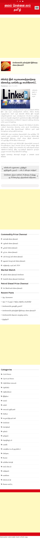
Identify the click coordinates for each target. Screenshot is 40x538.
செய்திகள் (6, 427)
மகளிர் (5, 445)
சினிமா (5, 414)
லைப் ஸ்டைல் (7, 466)
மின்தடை (6, 453)
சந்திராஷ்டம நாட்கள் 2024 (11, 265)
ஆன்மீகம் (6, 387)
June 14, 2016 (13, 86)
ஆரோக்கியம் (7, 392)
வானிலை (6, 475)
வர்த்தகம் (6, 471)
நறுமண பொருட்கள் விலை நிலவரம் (14, 261)
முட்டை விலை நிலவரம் (10, 252)
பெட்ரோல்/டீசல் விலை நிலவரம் (12, 288)
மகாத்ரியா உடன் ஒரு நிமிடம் (12, 449)
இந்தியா (5, 396)
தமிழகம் (5, 436)
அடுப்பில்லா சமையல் (9, 383)
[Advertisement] (20, 38)
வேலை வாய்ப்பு (7, 484)
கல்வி (5, 405)
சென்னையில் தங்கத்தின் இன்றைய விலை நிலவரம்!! (19, 310)
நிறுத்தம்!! (5, 319)
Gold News (7, 374)
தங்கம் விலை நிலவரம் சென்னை (13, 274)
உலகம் (5, 401)
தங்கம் (5, 431)
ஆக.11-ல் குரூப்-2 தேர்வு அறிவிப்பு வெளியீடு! (16, 302)
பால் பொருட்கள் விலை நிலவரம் (13, 257)
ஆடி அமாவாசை (7, 297)
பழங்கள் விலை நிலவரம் (10, 243)
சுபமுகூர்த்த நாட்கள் (9, 418)
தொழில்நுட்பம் (7, 440)
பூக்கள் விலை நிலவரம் (10, 248)
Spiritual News (8, 379)
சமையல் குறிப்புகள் (9, 409)
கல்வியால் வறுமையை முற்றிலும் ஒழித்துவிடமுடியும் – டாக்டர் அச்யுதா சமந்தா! (20, 168)
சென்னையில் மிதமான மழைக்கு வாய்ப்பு (15, 315)
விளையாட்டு (7, 480)
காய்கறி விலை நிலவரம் (10, 239)
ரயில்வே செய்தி (8, 462)
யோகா (5, 458)
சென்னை (6, 423)
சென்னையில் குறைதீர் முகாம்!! (12, 306)
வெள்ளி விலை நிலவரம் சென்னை (14, 279)
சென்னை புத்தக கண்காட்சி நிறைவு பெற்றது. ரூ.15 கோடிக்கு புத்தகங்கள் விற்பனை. (20, 176)
